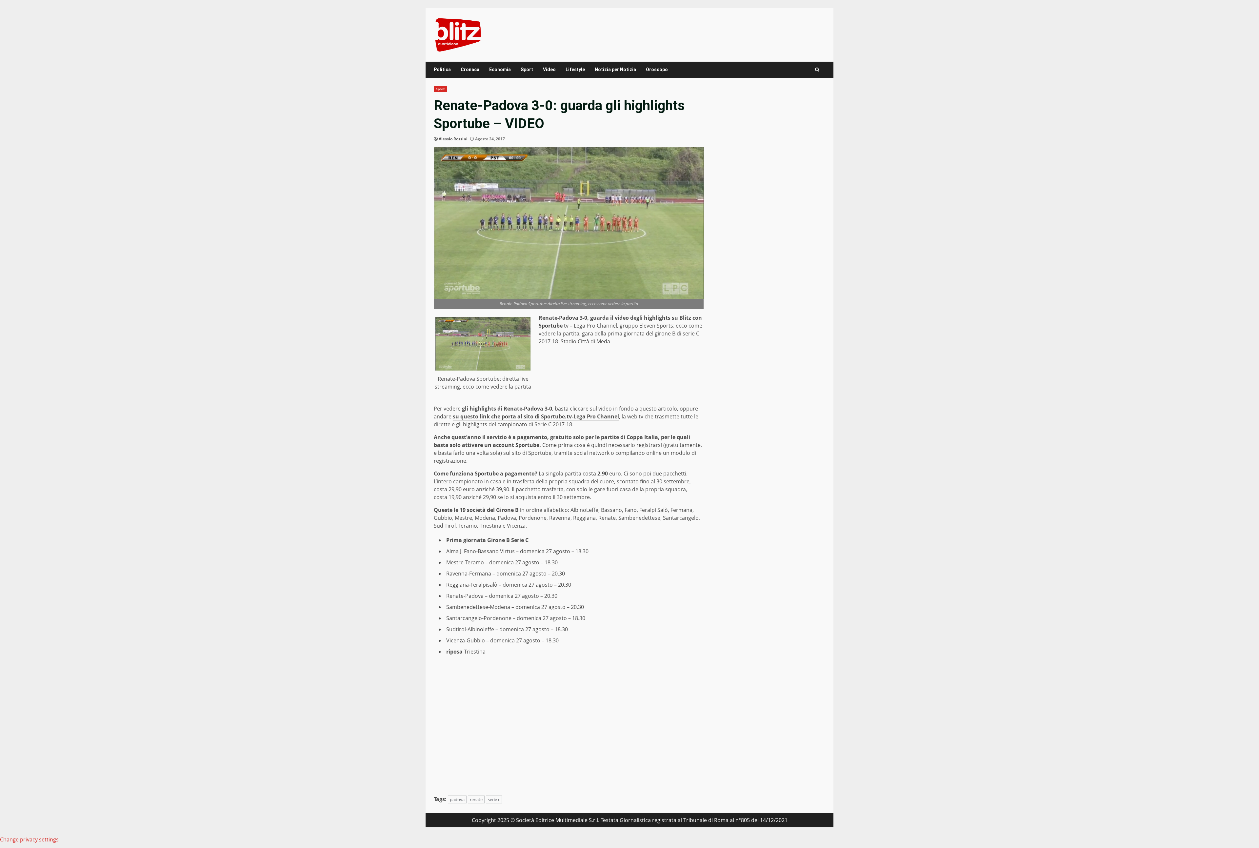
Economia (500, 69)
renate (476, 799)
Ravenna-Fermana (468, 573)
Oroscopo (657, 69)
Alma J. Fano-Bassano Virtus (480, 551)
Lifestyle (575, 69)
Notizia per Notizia (615, 69)
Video (549, 69)
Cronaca (470, 69)
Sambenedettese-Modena (478, 607)
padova (457, 799)
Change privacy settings (29, 839)
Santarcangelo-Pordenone (478, 618)
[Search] (817, 69)
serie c (494, 799)
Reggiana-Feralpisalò (471, 584)
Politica (442, 69)
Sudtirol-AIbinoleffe (470, 629)
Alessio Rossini (453, 139)
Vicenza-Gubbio (465, 640)
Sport (527, 69)
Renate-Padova (465, 595)
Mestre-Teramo (465, 562)
